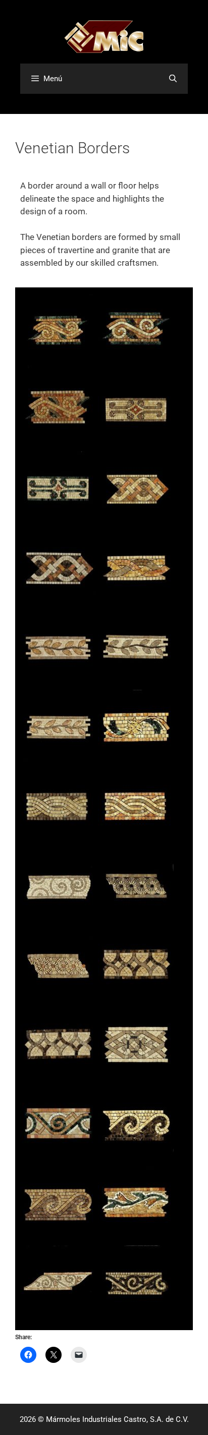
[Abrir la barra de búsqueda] (173, 79)
